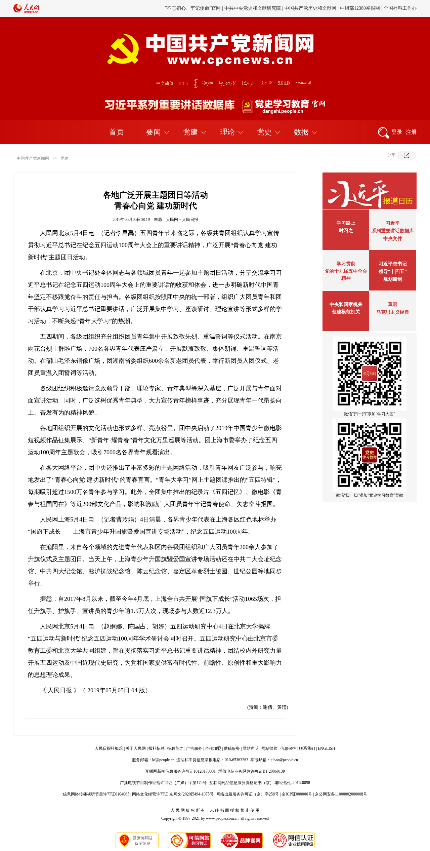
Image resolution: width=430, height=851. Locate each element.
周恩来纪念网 (370, 11)
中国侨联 (311, 11)
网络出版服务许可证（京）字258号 (247, 794)
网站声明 (251, 748)
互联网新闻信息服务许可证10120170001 (180, 771)
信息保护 (288, 748)
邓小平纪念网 (402, 11)
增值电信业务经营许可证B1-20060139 (251, 771)
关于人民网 (136, 748)
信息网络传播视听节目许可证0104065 (96, 794)
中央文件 (392, 238)
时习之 (346, 230)
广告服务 (194, 748)
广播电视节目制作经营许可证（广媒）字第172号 (163, 782)
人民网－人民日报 (182, 219)
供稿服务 (232, 748)
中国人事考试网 (254, 11)
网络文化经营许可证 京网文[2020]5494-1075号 (173, 794)
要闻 (153, 132)
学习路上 (346, 223)
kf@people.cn (163, 760)
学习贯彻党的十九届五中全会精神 (346, 271)
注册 (411, 132)
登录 (396, 132)
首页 (116, 132)
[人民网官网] (26, 11)
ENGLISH (326, 748)
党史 (264, 132)
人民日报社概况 (109, 748)
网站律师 (269, 748)
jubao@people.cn (284, 760)
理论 (227, 132)
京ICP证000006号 (297, 794)
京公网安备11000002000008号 (341, 794)
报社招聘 (156, 748)
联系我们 (307, 748)
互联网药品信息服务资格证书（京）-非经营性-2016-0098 (259, 782)
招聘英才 (175, 748)
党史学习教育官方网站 (194, 11)
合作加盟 (213, 748)
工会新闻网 (286, 11)
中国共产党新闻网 (33, 158)
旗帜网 (227, 11)
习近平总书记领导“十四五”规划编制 (393, 271)
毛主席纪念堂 (339, 11)
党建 (190, 132)
